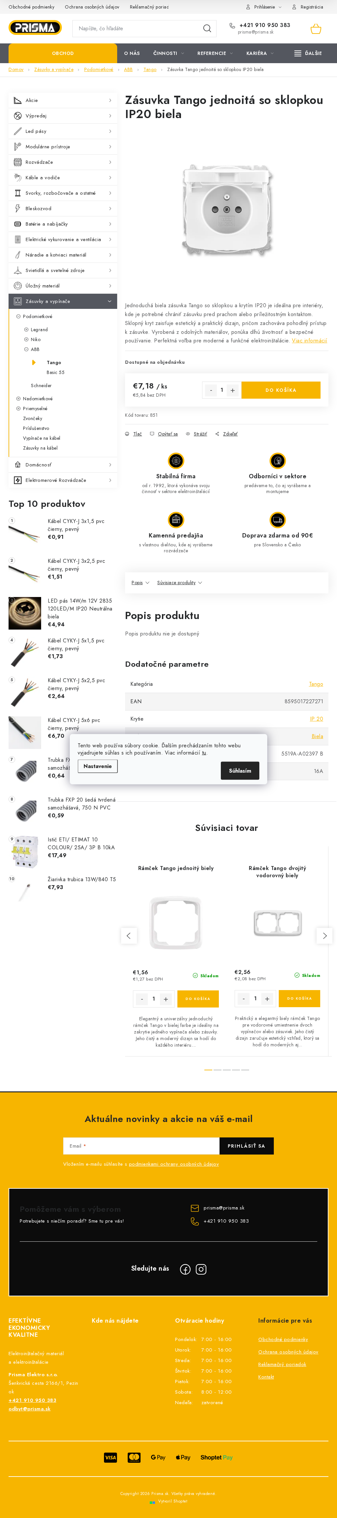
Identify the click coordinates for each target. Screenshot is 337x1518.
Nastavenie (98, 766)
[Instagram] (201, 1269)
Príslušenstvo (36, 428)
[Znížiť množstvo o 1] (211, 390)
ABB (35, 349)
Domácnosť (39, 464)
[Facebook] (185, 1269)
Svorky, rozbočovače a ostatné (61, 193)
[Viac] (308, 53)
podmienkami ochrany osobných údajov (174, 1164)
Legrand (39, 329)
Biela (318, 736)
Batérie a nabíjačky (47, 224)
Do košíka (281, 390)
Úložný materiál (43, 285)
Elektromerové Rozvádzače (56, 480)
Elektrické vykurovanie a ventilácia (63, 239)
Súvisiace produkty (176, 582)
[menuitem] (63, 53)
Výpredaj (36, 115)
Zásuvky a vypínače (48, 301)
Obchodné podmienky (31, 7)
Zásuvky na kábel (40, 448)
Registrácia (312, 7)
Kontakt (266, 1377)
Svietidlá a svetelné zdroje (55, 270)
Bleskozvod (38, 208)
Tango (54, 362)
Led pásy (36, 131)
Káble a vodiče (43, 177)
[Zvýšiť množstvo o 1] (233, 390)
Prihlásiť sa (247, 1146)
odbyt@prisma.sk (30, 1408)
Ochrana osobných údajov (92, 7)
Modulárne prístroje (48, 146)
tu (204, 752)
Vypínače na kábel (42, 438)
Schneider (41, 385)
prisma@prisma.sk (224, 1208)
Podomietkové (37, 316)
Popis (137, 582)
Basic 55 (56, 372)
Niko (35, 339)
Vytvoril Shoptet (172, 1501)
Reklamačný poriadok (152, 7)
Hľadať (207, 28)
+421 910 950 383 (264, 25)
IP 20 (317, 719)
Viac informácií (309, 340)
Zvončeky (32, 418)
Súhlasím (240, 770)
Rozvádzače (39, 162)
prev (129, 936)
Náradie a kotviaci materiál (56, 255)
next (324, 936)
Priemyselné (35, 408)
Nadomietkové (38, 398)
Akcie (32, 100)
